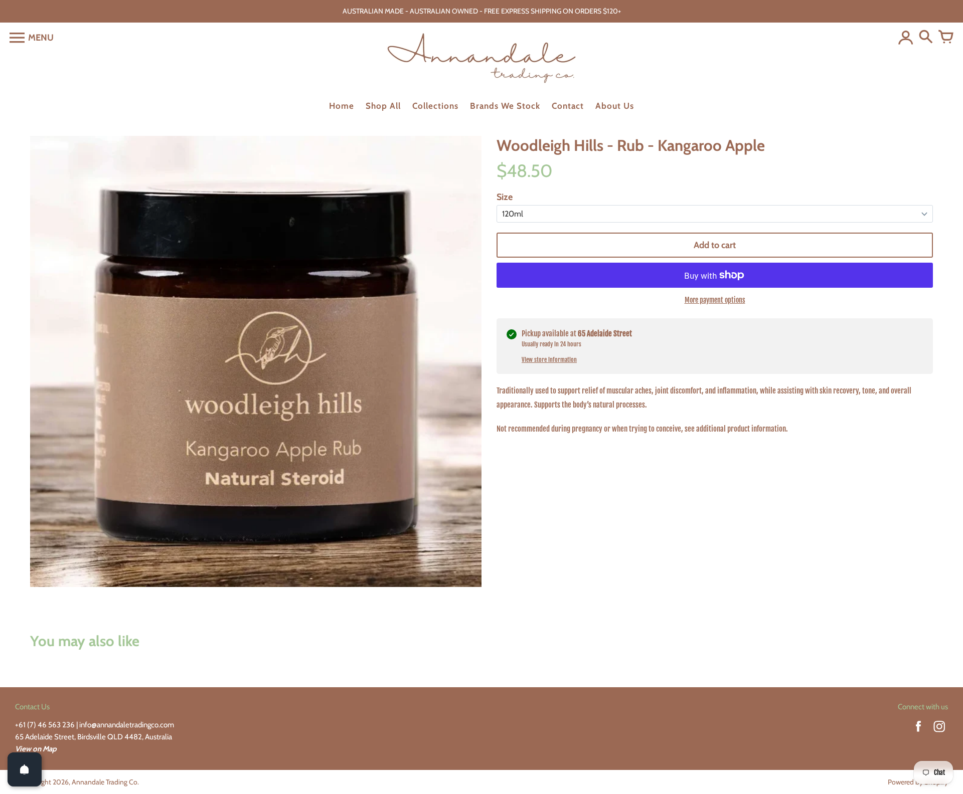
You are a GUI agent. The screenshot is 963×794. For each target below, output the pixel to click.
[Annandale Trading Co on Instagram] (939, 733)
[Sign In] (905, 37)
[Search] (925, 37)
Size (505, 197)
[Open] (25, 769)
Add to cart (715, 245)
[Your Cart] (945, 37)
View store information (549, 359)
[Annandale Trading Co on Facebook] (918, 733)
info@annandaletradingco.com (126, 724)
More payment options (715, 300)
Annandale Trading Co (104, 781)
